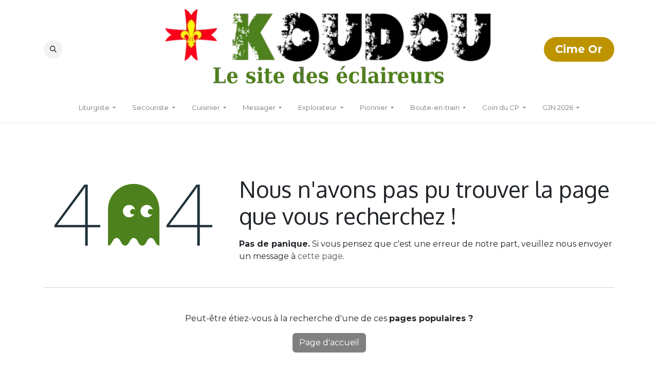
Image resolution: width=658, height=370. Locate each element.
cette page (320, 256)
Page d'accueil (329, 342)
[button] (53, 49)
